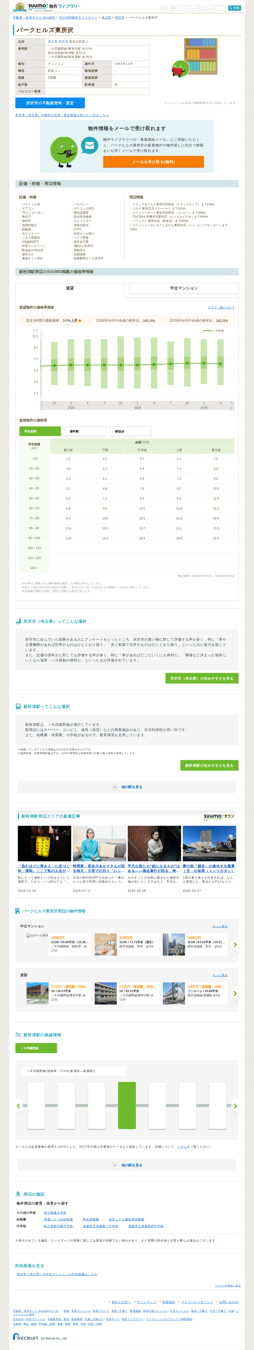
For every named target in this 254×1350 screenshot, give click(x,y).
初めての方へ (121, 1302)
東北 (26, 1323)
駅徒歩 (119, 431)
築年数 (74, 431)
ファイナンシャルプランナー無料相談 (169, 1319)
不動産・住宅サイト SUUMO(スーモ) (36, 1311)
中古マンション (179, 1311)
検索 (236, 8)
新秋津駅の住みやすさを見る (209, 765)
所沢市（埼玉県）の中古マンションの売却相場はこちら (57, 1274)
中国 (83, 1323)
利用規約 (168, 1302)
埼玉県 (106, 17)
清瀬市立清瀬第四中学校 (146, 1226)
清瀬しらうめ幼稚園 (58, 1219)
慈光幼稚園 (91, 1219)
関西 (67, 1323)
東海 (60, 1323)
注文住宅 (18, 1319)
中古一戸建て (218, 1311)
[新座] (187, 1105)
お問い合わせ (229, 1302)
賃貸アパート (101, 1311)
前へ (19, 1106)
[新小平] (96, 1105)
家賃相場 (135, 1311)
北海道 (17, 1323)
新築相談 (76, 1319)
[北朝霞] (217, 1105)
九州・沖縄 (95, 1323)
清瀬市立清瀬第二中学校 (100, 1226)
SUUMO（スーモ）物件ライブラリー (46, 7)
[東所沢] (157, 1105)
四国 (75, 1323)
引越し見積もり (94, 1319)
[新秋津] (127, 1105)
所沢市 (120, 17)
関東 (33, 1323)
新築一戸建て (199, 1311)
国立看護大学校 (55, 1212)
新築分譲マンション (155, 1311)
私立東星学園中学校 (58, 1226)
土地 (231, 1311)
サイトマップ (146, 1302)
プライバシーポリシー (197, 1302)
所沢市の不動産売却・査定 (50, 103)
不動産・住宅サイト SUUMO (34, 17)
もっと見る (220, 926)
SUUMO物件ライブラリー (78, 17)
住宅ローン (113, 1319)
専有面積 (30, 431)
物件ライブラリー (133, 1319)
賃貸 (66, 1311)
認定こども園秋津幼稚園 (126, 1219)
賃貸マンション (81, 1311)
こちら (182, 1146)
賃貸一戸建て (119, 1311)
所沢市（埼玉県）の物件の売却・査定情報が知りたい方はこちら (62, 115)
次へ (235, 1106)
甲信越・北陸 (47, 1323)
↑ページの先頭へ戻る (228, 1285)
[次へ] (235, 944)
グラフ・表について (221, 307)
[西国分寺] (66, 1105)
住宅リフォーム (35, 1319)
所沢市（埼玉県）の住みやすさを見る (202, 678)
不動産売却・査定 (58, 1319)
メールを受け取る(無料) (153, 162)
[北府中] (36, 1105)
